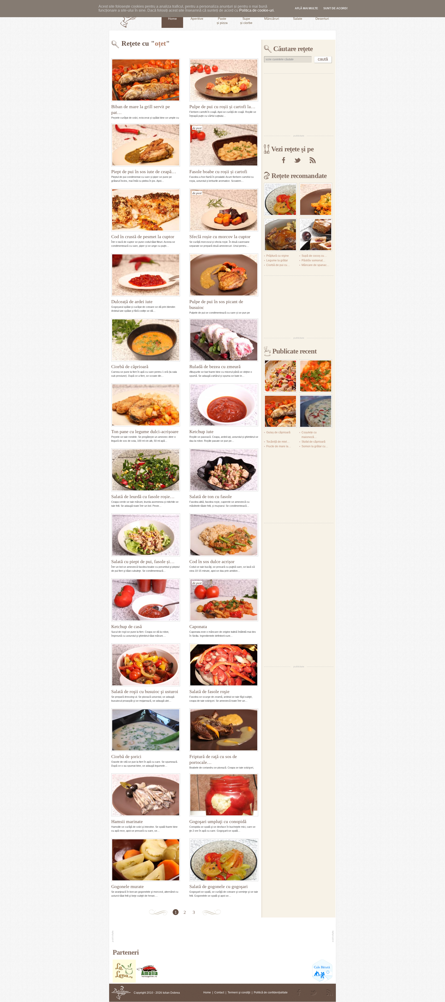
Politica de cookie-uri (256, 10)
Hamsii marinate (127, 821)
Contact (219, 992)
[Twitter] (297, 160)
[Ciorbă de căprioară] (145, 339)
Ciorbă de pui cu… (278, 265)
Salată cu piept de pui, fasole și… (143, 561)
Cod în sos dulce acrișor (212, 561)
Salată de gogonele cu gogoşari (218, 886)
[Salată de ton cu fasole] (223, 469)
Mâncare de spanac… (315, 265)
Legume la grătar (277, 260)
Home (207, 992)
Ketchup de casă (126, 626)
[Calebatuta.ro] (322, 981)
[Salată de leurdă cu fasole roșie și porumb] (145, 469)
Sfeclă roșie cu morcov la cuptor (220, 236)
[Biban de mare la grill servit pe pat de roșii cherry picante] (145, 79)
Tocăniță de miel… (278, 441)
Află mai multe (306, 8)
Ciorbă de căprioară (129, 366)
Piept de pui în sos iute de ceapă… (143, 171)
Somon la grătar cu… (315, 446)
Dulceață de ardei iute (132, 301)
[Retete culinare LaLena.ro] (124, 981)
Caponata (198, 626)
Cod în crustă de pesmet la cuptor (142, 236)
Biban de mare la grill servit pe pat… (140, 109)
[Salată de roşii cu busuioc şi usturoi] (145, 664)
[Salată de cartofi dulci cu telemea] (315, 199)
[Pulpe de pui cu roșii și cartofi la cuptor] (223, 79)
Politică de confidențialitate (271, 992)
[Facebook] (283, 160)
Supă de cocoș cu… (314, 255)
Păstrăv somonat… (313, 260)
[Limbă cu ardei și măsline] (280, 376)
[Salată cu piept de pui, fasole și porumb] (145, 534)
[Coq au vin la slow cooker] (280, 234)
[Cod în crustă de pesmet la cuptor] (145, 209)
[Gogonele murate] (145, 859)
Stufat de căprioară (313, 441)
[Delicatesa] (121, 992)
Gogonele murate (127, 886)
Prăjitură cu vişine (277, 255)
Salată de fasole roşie (209, 691)
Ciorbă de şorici (126, 756)
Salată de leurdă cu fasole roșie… (143, 496)
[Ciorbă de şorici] (145, 729)
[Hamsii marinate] (145, 794)
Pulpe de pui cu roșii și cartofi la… (222, 106)
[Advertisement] (299, 104)
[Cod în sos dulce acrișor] (223, 534)
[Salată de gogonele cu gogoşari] (223, 859)
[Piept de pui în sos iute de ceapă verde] (145, 144)
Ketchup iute (201, 431)
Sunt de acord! (335, 8)
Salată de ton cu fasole (210, 496)
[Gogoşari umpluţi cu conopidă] (223, 794)
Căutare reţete (293, 48)
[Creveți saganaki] (315, 376)
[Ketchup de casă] (145, 599)
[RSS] (313, 160)
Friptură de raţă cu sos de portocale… (213, 759)
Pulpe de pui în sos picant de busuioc (216, 304)
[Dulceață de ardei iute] (145, 274)
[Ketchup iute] (223, 404)
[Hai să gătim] (147, 981)
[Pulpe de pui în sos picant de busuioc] (223, 274)
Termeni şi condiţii (239, 992)
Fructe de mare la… (278, 446)
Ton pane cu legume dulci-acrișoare (144, 431)
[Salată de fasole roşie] (223, 664)
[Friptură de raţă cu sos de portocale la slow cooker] (223, 729)
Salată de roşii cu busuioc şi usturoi (144, 691)
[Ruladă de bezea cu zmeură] (223, 339)
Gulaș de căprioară (278, 432)
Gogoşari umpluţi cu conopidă (217, 821)
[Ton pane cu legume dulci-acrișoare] (145, 404)
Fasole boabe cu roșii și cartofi (218, 171)
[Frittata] (315, 411)
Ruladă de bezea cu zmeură (215, 366)
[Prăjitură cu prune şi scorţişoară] (315, 234)
